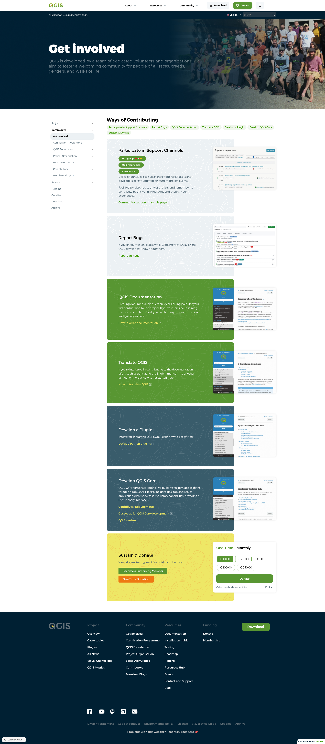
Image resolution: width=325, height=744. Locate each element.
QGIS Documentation (184, 127)
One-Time (224, 548)
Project (55, 123)
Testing (169, 647)
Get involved (60, 136)
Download (57, 201)
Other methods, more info (231, 587)
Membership (211, 640)
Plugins (92, 647)
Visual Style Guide (204, 723)
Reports (170, 660)
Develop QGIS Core (261, 127)
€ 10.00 (225, 559)
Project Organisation (65, 156)
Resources (57, 182)
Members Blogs (62, 175)
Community (58, 130)
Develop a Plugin (234, 127)
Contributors (60, 169)
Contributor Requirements (136, 506)
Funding (56, 189)
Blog (168, 687)
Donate (245, 578)
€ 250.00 (246, 567)
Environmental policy (159, 723)
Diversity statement (100, 723)
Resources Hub (175, 667)
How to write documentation (138, 323)
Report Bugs (159, 127)
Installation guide (176, 640)
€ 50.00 (262, 559)
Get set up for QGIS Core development (143, 513)
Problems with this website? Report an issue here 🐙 (162, 731)
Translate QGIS (211, 127)
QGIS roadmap (128, 520)
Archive (55, 208)
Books (169, 674)
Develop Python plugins (134, 443)
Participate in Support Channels (128, 127)
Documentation (175, 633)
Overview (93, 633)
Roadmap (171, 654)
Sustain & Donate (119, 133)
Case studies (95, 640)
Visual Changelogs (99, 660)
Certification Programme (67, 142)
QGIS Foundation (63, 149)
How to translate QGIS (133, 384)
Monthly (244, 548)
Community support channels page (142, 202)
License (183, 723)
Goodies (56, 195)
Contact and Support (179, 681)
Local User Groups (63, 162)
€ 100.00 (226, 567)
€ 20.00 (243, 559)
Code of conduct (129, 723)
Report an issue (128, 255)
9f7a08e (320, 741)
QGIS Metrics (96, 667)
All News (93, 654)
